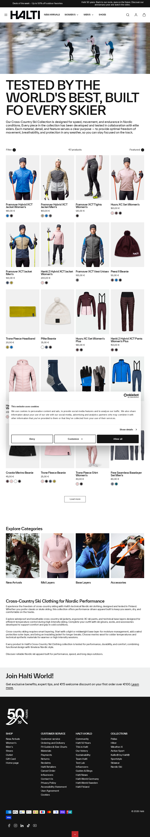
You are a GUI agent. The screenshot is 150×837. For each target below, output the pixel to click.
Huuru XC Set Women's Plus (90, 340)
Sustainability (83, 755)
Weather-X (117, 747)
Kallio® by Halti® (120, 755)
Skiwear (115, 763)
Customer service (50, 739)
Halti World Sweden (87, 783)
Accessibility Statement (54, 787)
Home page (12, 763)
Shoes (9, 751)
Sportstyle (116, 759)
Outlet (9, 755)
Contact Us (47, 779)
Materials (46, 751)
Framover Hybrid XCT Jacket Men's (54, 206)
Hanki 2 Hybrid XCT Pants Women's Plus (126, 340)
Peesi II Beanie (120, 271)
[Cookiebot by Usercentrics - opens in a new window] (126, 396)
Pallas (114, 739)
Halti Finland (82, 787)
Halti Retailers (48, 767)
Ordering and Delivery (53, 743)
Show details (126, 429)
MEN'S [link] (87, 15)
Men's (9, 747)
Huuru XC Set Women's (125, 204)
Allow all (117, 439)
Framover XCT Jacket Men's (19, 273)
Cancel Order (48, 771)
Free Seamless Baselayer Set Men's (126, 474)
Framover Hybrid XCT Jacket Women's (19, 206)
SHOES (102, 15)
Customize (73, 439)
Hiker (114, 743)
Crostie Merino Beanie (19, 473)
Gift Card (11, 759)
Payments (46, 755)
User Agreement (50, 791)
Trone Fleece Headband (20, 339)
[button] (5, 14)
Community (82, 739)
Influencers (47, 775)
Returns (45, 759)
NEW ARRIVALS (52, 15)
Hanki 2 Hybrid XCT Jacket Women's (57, 273)
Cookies (45, 795)
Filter (9, 150)
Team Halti (81, 759)
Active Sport (117, 751)
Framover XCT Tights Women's (89, 206)
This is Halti (82, 747)
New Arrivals (13, 739)
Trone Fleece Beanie (53, 473)
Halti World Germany (87, 779)
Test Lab (80, 763)
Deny (32, 439)
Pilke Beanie (48, 339)
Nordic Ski (116, 767)
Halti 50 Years (83, 743)
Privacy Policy (48, 783)
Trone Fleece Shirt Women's (87, 474)
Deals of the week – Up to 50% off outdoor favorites (38, 3)
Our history (82, 751)
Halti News (82, 775)
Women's (11, 743)
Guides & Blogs (84, 771)
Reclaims (46, 763)
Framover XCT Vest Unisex (92, 271)
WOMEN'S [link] (70, 15)
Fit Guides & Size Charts (54, 747)
